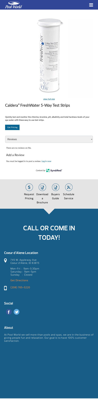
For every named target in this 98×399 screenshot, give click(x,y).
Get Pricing (12, 127)
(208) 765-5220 (20, 287)
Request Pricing (29, 196)
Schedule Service (68, 196)
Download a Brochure (42, 198)
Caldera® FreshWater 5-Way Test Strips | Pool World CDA (13, 4)
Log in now (46, 161)
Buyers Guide (55, 196)
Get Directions (19, 280)
